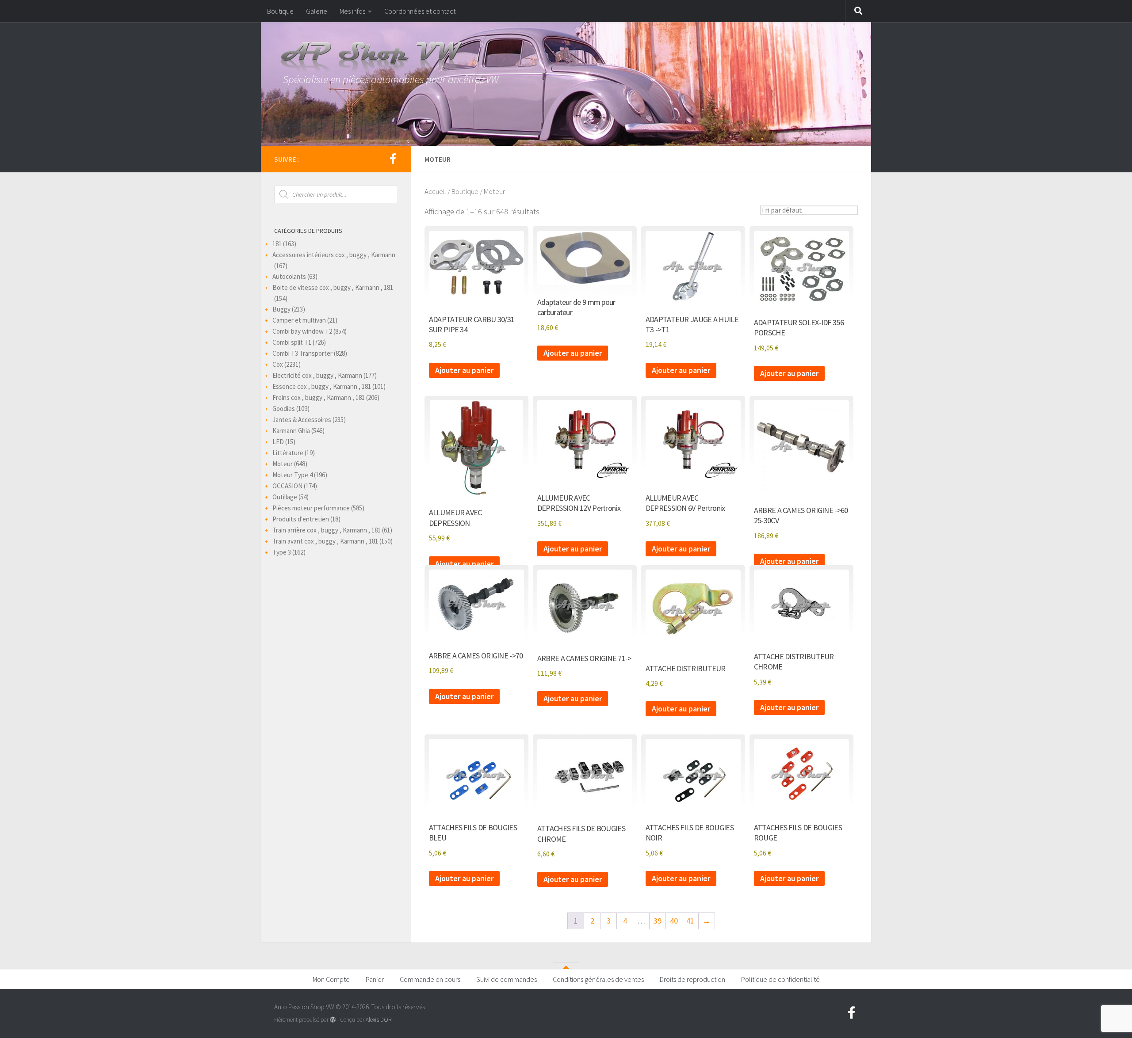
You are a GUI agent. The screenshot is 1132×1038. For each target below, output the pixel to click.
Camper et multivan (299, 320)
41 (690, 921)
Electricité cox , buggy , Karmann (317, 375)
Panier (375, 979)
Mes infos (352, 11)
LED (278, 441)
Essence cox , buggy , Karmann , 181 (321, 386)
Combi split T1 (291, 342)
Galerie (316, 11)
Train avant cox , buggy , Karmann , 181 (325, 541)
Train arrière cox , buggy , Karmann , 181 (326, 530)
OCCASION (287, 486)
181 (277, 244)
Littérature (287, 453)
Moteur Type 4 (292, 475)
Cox (277, 364)
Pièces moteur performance (311, 508)
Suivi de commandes (506, 979)
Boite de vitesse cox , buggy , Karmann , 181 (332, 287)
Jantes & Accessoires (301, 419)
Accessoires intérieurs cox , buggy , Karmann (333, 255)
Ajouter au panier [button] (464, 370)
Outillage (284, 497)
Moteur (282, 464)
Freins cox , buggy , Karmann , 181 (318, 397)
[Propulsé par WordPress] (333, 1020)
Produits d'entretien (300, 519)
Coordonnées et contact (419, 11)
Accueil (435, 191)
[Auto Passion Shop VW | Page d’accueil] (566, 57)
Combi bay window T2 (302, 331)
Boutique (280, 11)
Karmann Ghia (291, 430)
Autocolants (289, 276)
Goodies (283, 408)
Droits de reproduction (692, 979)
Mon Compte (331, 979)
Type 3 (281, 552)
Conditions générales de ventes (598, 979)
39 (658, 921)
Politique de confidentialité (780, 979)
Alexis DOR (378, 1019)
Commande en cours (430, 979)
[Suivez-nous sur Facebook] (392, 158)
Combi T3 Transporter (302, 353)
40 (674, 921)
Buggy (281, 309)
